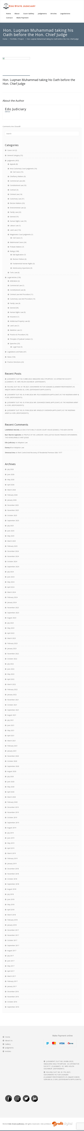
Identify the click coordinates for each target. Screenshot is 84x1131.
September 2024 (13, 567)
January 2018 (12, 925)
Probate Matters (16, 247)
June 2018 (10, 899)
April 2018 (10, 910)
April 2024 (10, 587)
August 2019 (11, 828)
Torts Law (13, 272)
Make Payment (23, 18)
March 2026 (11, 490)
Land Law (13, 230)
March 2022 (11, 684)
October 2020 (12, 761)
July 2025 (10, 526)
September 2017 (13, 945)
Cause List (11, 150)
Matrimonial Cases (16, 242)
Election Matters (16, 203)
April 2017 (10, 971)
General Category (13, 155)
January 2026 (12, 500)
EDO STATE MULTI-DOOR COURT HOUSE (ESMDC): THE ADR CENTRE (47, 430)
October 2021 (12, 705)
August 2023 (11, 618)
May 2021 (10, 730)
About (17, 14)
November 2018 (13, 874)
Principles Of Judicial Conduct (20, 339)
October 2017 (12, 940)
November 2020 (13, 756)
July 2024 (10, 572)
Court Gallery (28, 14)
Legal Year (16, 347)
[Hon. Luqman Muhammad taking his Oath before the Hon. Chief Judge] (42, 66)
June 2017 (10, 961)
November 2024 (13, 556)
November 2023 (13, 608)
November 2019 (13, 812)
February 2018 (12, 920)
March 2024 (11, 592)
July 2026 (10, 469)
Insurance (13, 317)
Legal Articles (12, 277)
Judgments (42, 14)
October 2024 (12, 561)
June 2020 (10, 782)
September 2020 (13, 766)
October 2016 (12, 1002)
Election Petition (18, 259)
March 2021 (11, 741)
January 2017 (12, 986)
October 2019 (12, 817)
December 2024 (13, 551)
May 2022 (10, 674)
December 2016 (13, 991)
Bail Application (18, 255)
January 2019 (12, 863)
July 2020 (10, 776)
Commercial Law (16, 181)
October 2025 (12, 515)
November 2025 (13, 510)
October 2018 (12, 879)
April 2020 (10, 792)
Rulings (12, 251)
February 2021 (12, 746)
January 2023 (12, 648)
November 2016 (13, 997)
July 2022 (10, 664)
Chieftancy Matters (16, 176)
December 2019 (13, 807)
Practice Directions (14, 362)
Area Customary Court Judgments (22, 169)
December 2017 (13, 930)
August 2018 (11, 889)
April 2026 (10, 485)
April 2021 (10, 736)
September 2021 (13, 710)
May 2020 (10, 787)
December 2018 (13, 869)
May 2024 (10, 582)
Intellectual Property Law (19, 321)
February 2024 (12, 597)
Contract (13, 190)
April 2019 (10, 848)
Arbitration (13, 281)
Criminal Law (14, 194)
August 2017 (11, 951)
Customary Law (15, 199)
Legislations (65, 14)
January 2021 (12, 751)
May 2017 (10, 966)
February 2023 (12, 643)
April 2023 (10, 633)
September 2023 (13, 613)
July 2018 (10, 894)
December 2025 (13, 505)
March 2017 (11, 976)
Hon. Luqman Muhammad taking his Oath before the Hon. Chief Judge (39, 82)
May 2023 (10, 628)
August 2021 (11, 715)
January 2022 (12, 695)
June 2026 (10, 474)
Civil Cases (16, 172)
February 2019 (12, 858)
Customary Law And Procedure (21, 299)
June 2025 (10, 531)
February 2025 (12, 546)
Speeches (13, 343)
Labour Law (14, 226)
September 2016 (13, 1007)
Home (8, 14)
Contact (9, 18)
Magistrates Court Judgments (20, 234)
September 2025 (13, 520)
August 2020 (11, 771)
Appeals (13, 164)
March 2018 (11, 915)
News (9, 357)
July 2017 (10, 956)
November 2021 (13, 700)
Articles (54, 14)
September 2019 (13, 823)
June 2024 (10, 577)
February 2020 (12, 802)
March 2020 (11, 797)
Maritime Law (15, 330)
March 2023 (11, 638)
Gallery (8, 1044)
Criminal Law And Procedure (20, 294)
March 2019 (11, 853)
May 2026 (10, 480)
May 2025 (10, 536)
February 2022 (12, 689)
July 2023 (10, 623)
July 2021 (10, 720)
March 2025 (11, 541)
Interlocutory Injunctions (21, 268)
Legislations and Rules (15, 352)
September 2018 (13, 884)
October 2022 (12, 659)
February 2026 (12, 495)
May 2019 (10, 843)
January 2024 (12, 602)
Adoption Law (23, 442)
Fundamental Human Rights (22, 264)
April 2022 (10, 679)
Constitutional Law (16, 185)
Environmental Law (17, 208)
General (12, 217)
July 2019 (10, 833)
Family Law (14, 212)
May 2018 (10, 904)
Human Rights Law (16, 221)
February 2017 (12, 981)
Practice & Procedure (17, 335)
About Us (8, 1040)
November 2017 (13, 935)
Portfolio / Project (17, 39)
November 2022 (13, 654)
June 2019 (10, 838)
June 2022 (10, 669)
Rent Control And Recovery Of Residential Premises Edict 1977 (40, 453)
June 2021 (10, 725)
